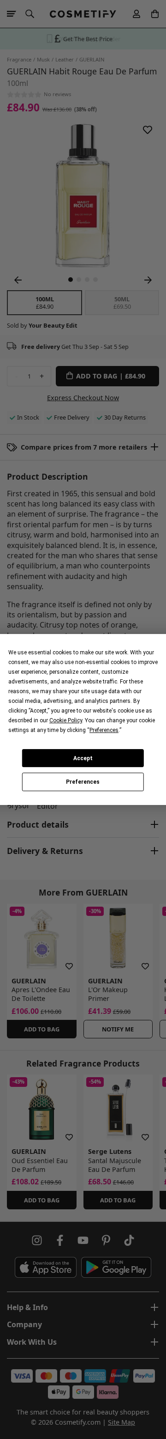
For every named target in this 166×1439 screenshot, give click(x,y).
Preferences (83, 782)
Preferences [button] (104, 730)
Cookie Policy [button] (65, 720)
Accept (83, 758)
